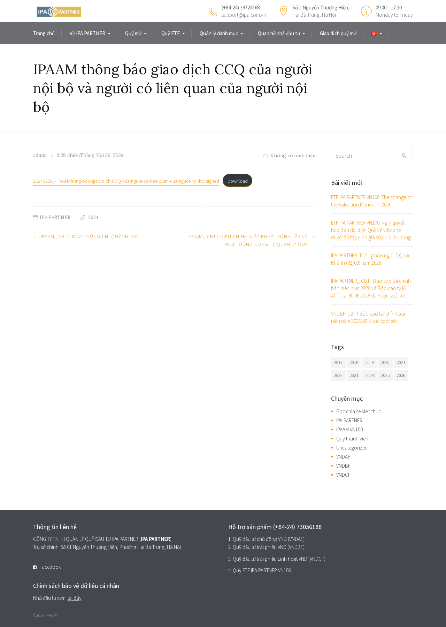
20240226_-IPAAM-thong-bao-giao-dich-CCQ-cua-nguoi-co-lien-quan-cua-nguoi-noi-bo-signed (126, 181)
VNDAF (343, 456)
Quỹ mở (133, 33)
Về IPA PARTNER (87, 33)
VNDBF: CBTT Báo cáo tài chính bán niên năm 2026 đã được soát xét (369, 317)
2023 (354, 375)
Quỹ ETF (170, 33)
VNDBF (343, 465)
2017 (338, 362)
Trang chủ (44, 33)
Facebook (50, 567)
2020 (385, 362)
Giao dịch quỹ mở (338, 33)
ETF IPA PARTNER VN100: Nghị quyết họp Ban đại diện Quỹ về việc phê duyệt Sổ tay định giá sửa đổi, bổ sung (371, 230)
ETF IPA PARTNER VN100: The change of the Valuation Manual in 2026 (371, 201)
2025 (385, 375)
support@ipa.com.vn (244, 15)
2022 (338, 375)
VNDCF (343, 474)
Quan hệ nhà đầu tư (279, 33)
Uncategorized (352, 447)
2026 (401, 375)
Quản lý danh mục (219, 33)
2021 (401, 362)
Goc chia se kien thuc (358, 411)
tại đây (75, 598)
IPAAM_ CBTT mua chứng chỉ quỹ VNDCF (89, 236)
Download (238, 181)
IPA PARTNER (55, 217)
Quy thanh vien (352, 438)
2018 (354, 362)
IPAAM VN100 (349, 429)
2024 (93, 217)
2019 (370, 362)
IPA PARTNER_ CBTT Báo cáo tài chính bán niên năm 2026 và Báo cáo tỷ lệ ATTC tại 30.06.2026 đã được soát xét (371, 288)
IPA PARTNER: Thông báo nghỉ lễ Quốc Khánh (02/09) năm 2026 (370, 259)
